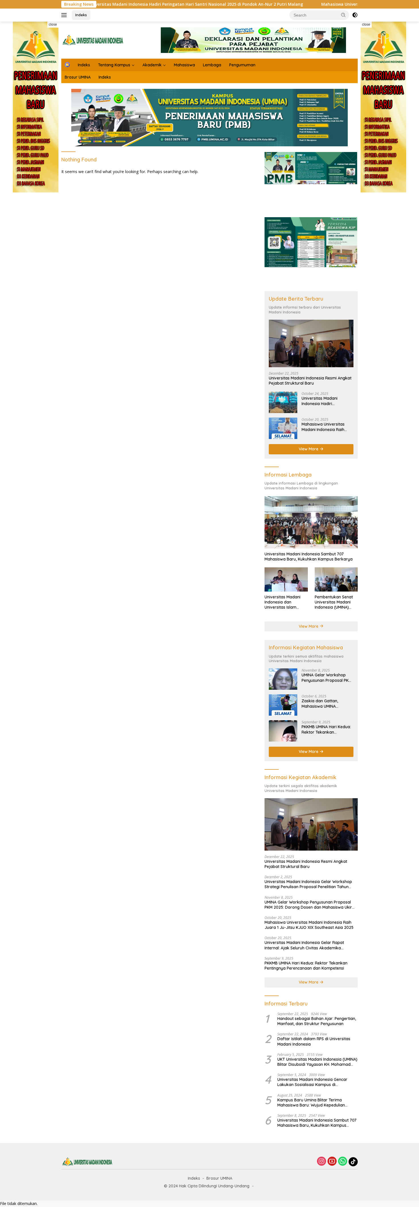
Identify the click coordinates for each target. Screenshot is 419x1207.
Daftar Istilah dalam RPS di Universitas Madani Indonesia (313, 1041)
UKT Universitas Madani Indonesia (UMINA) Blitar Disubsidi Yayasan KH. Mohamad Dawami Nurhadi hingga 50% (317, 1062)
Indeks (81, 15)
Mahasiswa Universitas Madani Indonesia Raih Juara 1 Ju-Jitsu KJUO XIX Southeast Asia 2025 (326, 427)
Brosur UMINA (78, 77)
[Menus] (65, 15)
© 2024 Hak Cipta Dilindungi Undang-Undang (206, 1185)
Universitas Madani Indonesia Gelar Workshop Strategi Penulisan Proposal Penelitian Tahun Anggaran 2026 (308, 884)
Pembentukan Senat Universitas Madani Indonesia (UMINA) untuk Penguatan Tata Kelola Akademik (336, 602)
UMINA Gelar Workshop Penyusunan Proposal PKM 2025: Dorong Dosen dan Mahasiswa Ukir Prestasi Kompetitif (327, 677)
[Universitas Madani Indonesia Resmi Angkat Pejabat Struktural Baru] (311, 343)
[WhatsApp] (342, 1162)
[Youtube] (332, 1162)
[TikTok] (353, 1161)
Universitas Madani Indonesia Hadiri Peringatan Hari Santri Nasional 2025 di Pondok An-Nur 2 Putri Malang (146, 4)
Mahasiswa (184, 64)
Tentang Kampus (114, 64)
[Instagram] (321, 1162)
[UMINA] (92, 39)
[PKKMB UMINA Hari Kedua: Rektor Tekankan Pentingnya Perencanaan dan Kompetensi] (283, 731)
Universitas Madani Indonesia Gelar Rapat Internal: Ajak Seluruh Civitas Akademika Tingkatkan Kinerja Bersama (304, 945)
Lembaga (212, 64)
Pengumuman (242, 64)
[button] (343, 14)
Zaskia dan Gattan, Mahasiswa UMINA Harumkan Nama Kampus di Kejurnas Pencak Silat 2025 (326, 703)
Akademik (152, 64)
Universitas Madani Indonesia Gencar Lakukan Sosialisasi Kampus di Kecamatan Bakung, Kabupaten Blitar (313, 1082)
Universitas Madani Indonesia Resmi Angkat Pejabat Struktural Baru (310, 380)
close (53, 24)
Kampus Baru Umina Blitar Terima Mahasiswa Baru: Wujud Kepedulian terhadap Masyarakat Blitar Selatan (311, 1102)
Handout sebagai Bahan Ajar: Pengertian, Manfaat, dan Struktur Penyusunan (316, 1021)
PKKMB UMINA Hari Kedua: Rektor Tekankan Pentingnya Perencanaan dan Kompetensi (326, 729)
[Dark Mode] (355, 15)
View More (309, 448)
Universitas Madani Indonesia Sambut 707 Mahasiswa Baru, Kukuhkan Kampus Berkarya (309, 556)
